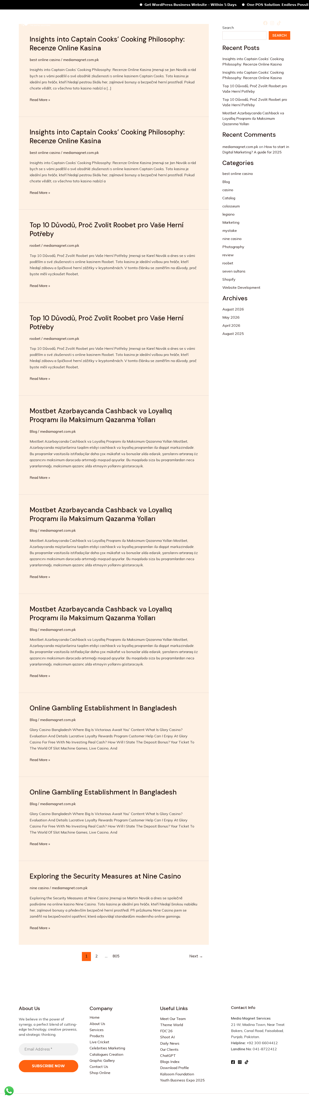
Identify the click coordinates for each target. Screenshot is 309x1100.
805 (116, 956)
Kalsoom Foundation (177, 1074)
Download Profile (174, 1067)
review (228, 255)
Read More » (40, 99)
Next (196, 956)
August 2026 (233, 309)
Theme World (171, 1024)
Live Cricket (99, 1042)
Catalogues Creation (106, 1054)
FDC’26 (166, 1031)
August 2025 (233, 333)
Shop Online (100, 1072)
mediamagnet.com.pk (240, 146)
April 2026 (231, 325)
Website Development (241, 287)
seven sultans (233, 271)
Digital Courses (232, 22)
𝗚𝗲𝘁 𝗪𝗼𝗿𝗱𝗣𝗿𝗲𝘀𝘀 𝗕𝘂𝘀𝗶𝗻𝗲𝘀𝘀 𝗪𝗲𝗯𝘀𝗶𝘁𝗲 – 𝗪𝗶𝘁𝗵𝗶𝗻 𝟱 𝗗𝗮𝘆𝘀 (177, 4)
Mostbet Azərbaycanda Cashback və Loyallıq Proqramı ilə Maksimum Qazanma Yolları (101, 415)
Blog (33, 431)
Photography (233, 246)
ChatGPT (168, 1055)
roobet (35, 245)
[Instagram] (272, 23)
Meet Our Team (173, 1018)
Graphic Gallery (102, 1060)
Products (119, 22)
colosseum (231, 206)
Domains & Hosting (195, 22)
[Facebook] (265, 23)
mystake (229, 230)
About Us (97, 1023)
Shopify (228, 279)
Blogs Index (170, 1061)
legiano (228, 214)
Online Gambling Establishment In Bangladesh (103, 708)
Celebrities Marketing (153, 22)
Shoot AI (167, 1037)
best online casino (45, 59)
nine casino (39, 888)
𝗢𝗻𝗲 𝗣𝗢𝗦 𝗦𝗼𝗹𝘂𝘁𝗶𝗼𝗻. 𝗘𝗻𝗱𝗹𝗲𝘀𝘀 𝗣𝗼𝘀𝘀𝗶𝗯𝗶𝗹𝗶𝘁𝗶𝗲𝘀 (270, 4)
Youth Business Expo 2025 (182, 1080)
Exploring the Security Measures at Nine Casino (105, 876)
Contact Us (99, 1066)
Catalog (228, 198)
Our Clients (169, 1049)
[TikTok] (279, 23)
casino (227, 190)
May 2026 (231, 317)
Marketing (230, 222)
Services (97, 22)
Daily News (169, 1043)
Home (80, 22)
